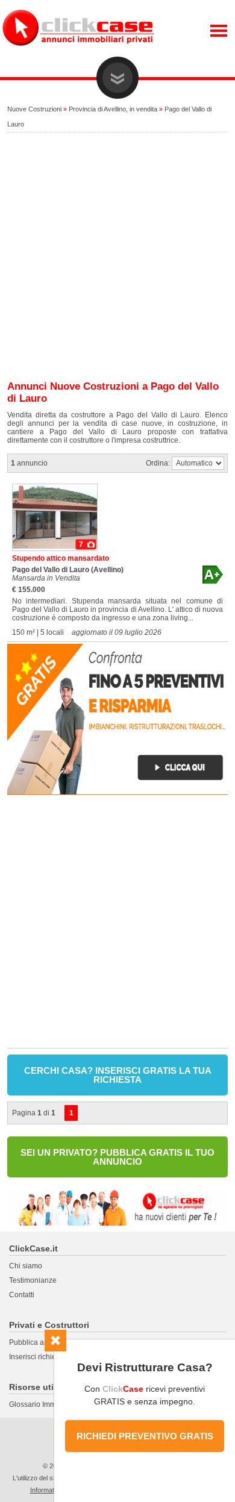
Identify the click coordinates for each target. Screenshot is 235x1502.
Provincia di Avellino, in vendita (113, 109)
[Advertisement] (117, 257)
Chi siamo (25, 1266)
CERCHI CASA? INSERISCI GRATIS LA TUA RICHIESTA (118, 1075)
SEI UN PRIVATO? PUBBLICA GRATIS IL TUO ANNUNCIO (117, 1157)
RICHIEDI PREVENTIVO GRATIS (145, 1436)
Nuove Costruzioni (34, 109)
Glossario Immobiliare (45, 1404)
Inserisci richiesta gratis (47, 1357)
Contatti (21, 1295)
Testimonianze (33, 1280)
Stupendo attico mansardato (60, 558)
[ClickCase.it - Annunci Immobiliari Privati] (78, 54)
